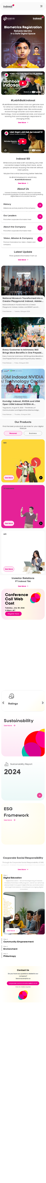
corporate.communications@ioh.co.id (23, 983)
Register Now (13, 614)
